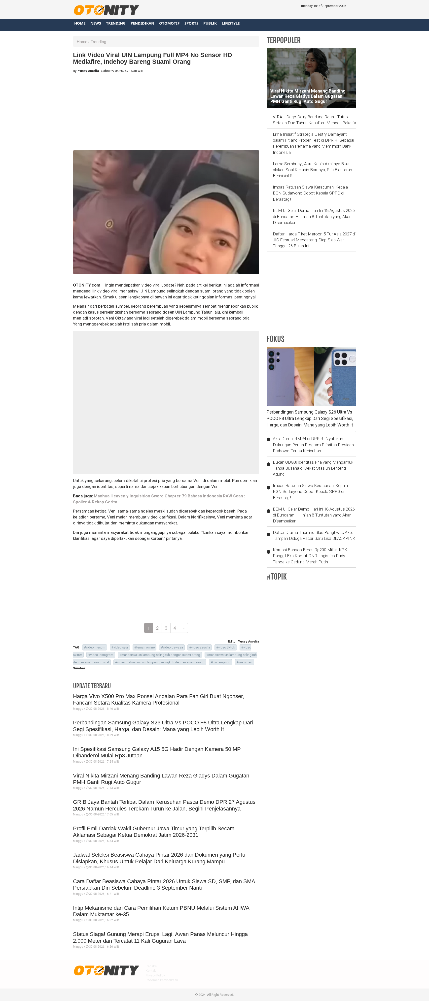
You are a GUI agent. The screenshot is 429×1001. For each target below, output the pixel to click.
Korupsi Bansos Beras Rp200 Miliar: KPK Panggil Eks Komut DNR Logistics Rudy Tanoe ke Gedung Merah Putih (310, 555)
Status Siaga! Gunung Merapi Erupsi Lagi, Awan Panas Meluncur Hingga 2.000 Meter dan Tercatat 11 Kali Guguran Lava (160, 937)
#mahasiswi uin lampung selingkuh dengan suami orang (159, 655)
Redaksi (151, 966)
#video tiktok (225, 647)
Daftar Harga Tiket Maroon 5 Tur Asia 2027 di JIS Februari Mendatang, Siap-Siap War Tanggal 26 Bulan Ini (314, 240)
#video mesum (94, 647)
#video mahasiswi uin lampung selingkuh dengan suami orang (160, 662)
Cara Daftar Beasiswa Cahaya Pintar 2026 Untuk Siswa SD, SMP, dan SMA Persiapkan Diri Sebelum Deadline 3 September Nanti (164, 884)
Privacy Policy (155, 975)
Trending (116, 23)
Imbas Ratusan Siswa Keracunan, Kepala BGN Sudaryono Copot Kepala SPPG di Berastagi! (310, 193)
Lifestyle (231, 23)
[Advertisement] (166, 111)
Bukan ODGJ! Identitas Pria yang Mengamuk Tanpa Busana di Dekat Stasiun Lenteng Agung (313, 468)
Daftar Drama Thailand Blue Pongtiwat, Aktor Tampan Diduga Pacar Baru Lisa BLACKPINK (314, 535)
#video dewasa (172, 647)
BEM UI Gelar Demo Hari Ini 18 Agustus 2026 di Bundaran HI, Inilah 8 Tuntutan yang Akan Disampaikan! (314, 216)
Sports (191, 23)
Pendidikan (142, 23)
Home (79, 23)
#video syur (119, 647)
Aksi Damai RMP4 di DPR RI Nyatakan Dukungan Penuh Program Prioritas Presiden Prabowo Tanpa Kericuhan (313, 444)
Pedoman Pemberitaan (162, 980)
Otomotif (169, 23)
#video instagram (100, 655)
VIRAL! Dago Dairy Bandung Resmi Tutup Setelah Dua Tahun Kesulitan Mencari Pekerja (314, 119)
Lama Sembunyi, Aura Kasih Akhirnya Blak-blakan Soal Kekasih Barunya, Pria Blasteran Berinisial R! (312, 169)
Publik (210, 23)
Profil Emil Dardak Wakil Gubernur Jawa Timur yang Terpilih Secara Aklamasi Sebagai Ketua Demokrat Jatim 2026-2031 (154, 831)
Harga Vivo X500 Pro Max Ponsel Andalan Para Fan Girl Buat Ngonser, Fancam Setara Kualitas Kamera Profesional (158, 699)
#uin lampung (220, 662)
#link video (244, 662)
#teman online (144, 647)
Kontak (151, 970)
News (95, 23)
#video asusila (199, 647)
